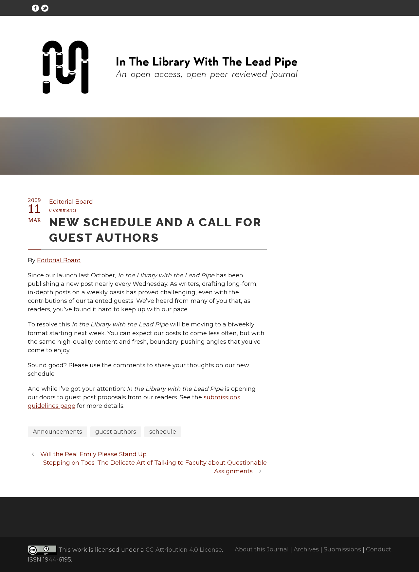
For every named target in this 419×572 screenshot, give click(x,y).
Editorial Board (71, 201)
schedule (162, 431)
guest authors (115, 431)
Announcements (57, 431)
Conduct (378, 549)
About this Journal (262, 549)
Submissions (342, 549)
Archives (306, 549)
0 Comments (63, 210)
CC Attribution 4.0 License (184, 549)
